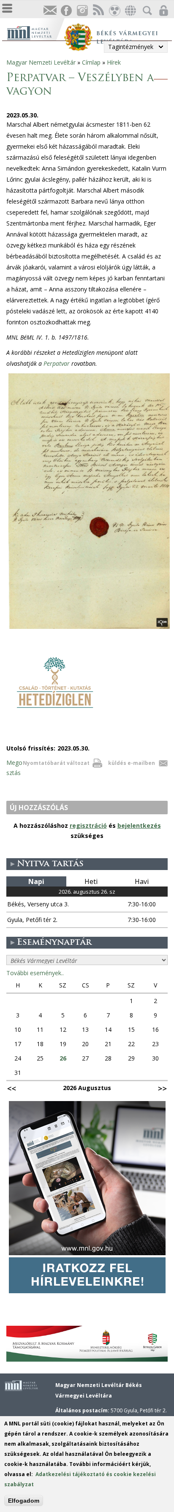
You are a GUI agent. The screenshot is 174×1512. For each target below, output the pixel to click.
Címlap (91, 62)
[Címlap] (35, 32)
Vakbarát (114, 10)
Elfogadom (23, 1500)
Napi (36, 881)
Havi (142, 881)
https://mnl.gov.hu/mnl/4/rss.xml (98, 10)
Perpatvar (57, 363)
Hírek (114, 62)
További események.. (35, 973)
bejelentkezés (139, 825)
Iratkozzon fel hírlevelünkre (50, 10)
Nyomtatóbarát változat (56, 763)
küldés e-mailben (131, 763)
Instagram (82, 10)
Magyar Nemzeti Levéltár (41, 62)
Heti (91, 881)
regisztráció (88, 825)
